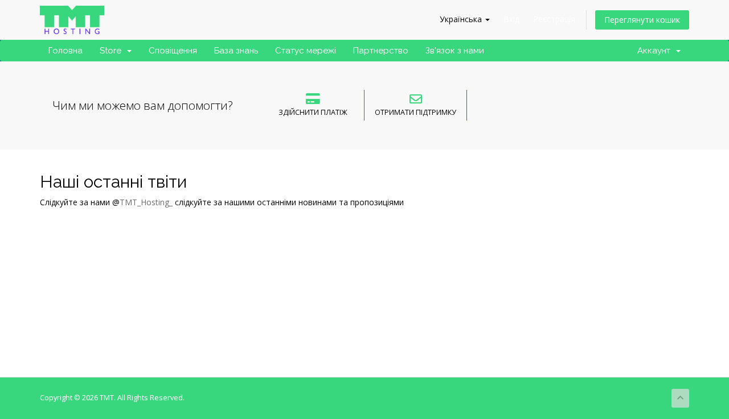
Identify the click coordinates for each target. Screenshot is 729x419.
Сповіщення (173, 50)
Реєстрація (554, 19)
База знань (236, 50)
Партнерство (380, 50)
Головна (65, 50)
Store (113, 50)
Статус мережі (305, 50)
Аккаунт (656, 50)
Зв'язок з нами (454, 50)
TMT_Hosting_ (146, 202)
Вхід (511, 19)
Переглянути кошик (642, 19)
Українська (462, 19)
